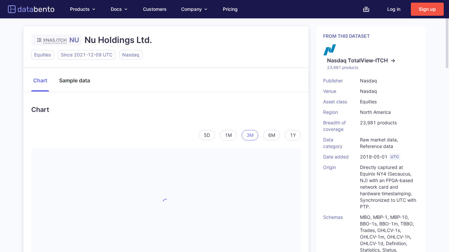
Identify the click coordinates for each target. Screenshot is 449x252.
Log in (393, 9)
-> (361, 60)
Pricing (230, 9)
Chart (40, 80)
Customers (155, 9)
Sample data (74, 80)
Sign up (427, 9)
